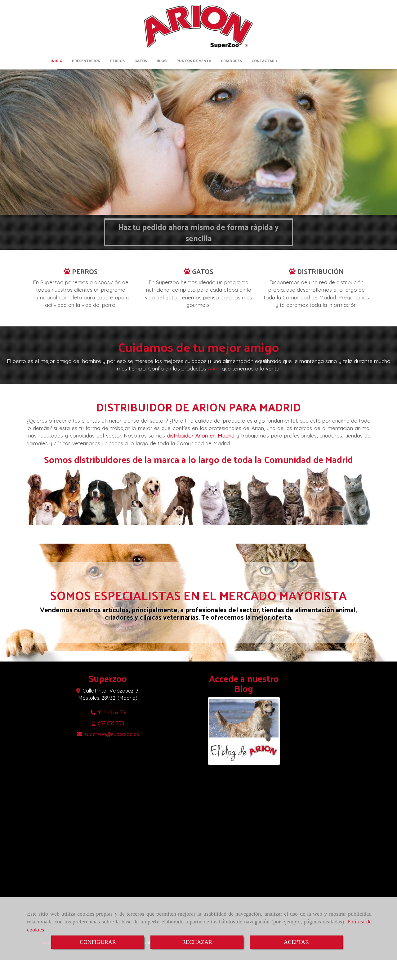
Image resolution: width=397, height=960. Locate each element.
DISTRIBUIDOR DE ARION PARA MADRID (198, 407)
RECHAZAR (197, 942)
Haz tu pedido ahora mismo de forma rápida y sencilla (198, 232)
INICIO (56, 60)
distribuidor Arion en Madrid (200, 435)
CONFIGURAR (98, 942)
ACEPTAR (296, 942)
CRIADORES (231, 60)
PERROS (117, 60)
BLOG (162, 60)
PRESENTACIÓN (86, 60)
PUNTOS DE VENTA (193, 60)
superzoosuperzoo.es (111, 734)
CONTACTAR (263, 60)
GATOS (140, 60)
